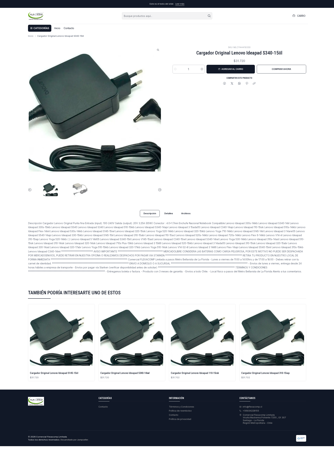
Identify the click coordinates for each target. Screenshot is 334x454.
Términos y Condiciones (181, 406)
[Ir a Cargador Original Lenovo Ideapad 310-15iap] (272, 337)
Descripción (150, 213)
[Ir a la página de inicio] (36, 15)
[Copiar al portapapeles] (254, 83)
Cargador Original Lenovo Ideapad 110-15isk (195, 373)
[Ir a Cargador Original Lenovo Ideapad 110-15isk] (202, 337)
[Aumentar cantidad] (201, 69)
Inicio (30, 36)
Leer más (179, 4)
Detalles (168, 213)
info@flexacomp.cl (252, 406)
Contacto (103, 406)
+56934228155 (251, 410)
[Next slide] (159, 189)
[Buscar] (209, 15)
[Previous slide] (30, 189)
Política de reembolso (180, 410)
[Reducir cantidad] (175, 69)
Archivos (185, 213)
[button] (39, 28)
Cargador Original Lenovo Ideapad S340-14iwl (125, 373)
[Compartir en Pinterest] (246, 83)
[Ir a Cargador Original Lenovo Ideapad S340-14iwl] (131, 337)
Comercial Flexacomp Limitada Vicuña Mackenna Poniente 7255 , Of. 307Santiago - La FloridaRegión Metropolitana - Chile (264, 419)
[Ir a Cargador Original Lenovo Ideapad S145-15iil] (61, 337)
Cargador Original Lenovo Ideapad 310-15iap (265, 373)
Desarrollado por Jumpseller (74, 440)
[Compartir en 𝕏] (232, 83)
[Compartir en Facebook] (224, 83)
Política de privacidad (180, 419)
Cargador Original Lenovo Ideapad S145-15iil (54, 373)
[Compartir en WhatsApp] (239, 83)
